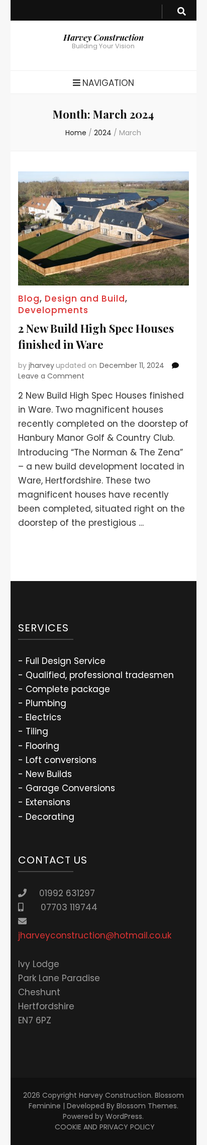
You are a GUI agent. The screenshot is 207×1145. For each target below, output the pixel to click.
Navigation (108, 83)
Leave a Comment (51, 376)
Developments (53, 310)
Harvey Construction (103, 37)
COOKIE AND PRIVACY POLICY (105, 1127)
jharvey (41, 365)
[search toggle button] (181, 12)
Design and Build (85, 299)
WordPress (124, 1116)
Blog (29, 299)
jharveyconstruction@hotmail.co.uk (94, 935)
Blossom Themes (147, 1106)
